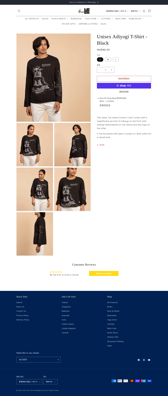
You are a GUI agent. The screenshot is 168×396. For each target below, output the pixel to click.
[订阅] (58, 360)
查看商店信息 (105, 105)
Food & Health (113, 311)
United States (68, 324)
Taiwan (65, 302)
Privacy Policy (22, 315)
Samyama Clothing (115, 341)
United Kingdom (69, 328)
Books (110, 307)
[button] (19, 11)
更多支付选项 (124, 91)
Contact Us (21, 311)
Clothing (111, 324)
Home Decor (112, 333)
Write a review (103, 273)
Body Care (111, 328)
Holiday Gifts (112, 337)
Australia (65, 315)
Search (19, 302)
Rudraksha (111, 315)
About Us (20, 307)
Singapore (66, 307)
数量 (98, 65)
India (64, 320)
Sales (109, 346)
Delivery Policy (22, 320)
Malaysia (65, 311)
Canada (65, 333)
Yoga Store (112, 320)
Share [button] (101, 145)
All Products (112, 302)
